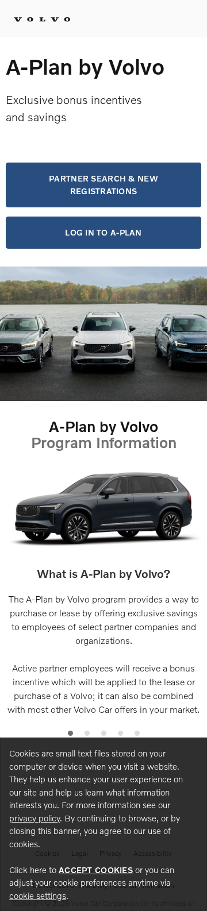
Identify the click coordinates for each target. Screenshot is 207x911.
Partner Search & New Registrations (103, 184)
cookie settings (37, 895)
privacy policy (34, 818)
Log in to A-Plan (103, 232)
